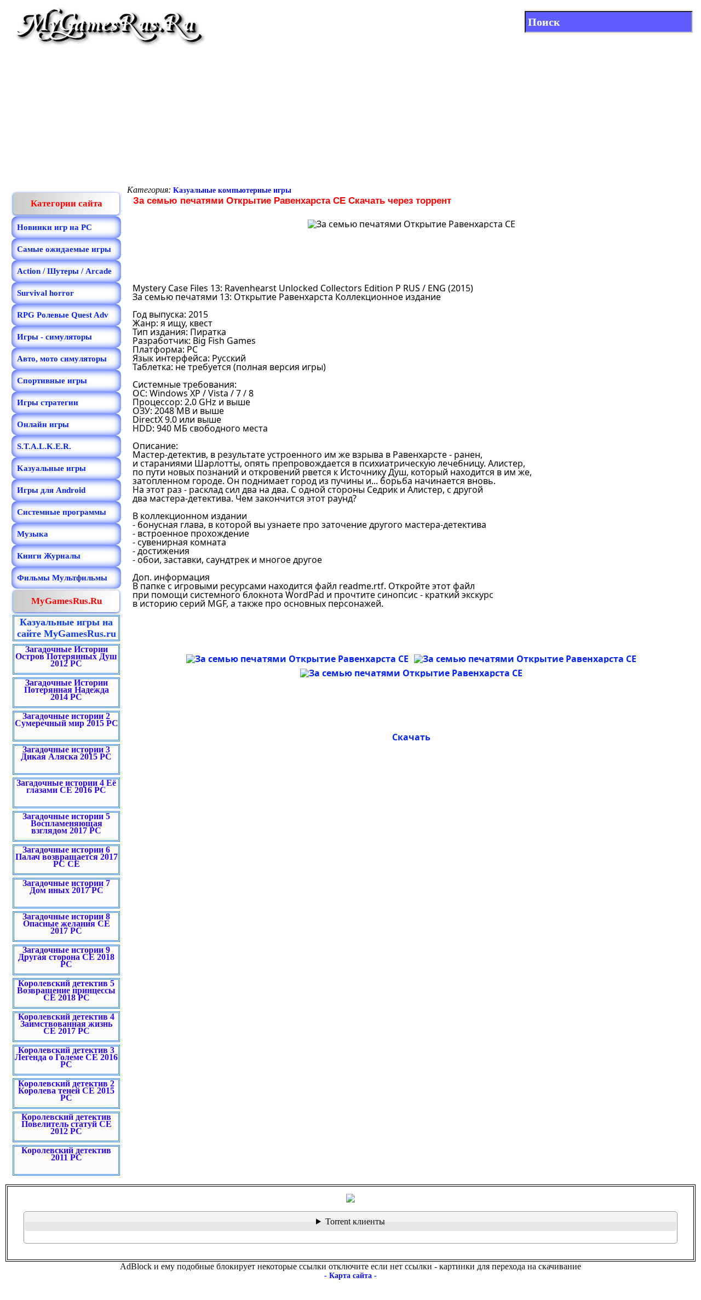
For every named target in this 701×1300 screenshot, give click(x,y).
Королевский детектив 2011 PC (66, 1154)
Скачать (411, 737)
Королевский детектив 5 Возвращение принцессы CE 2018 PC (66, 990)
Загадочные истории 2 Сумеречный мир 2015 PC (66, 719)
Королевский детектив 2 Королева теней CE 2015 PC (66, 1090)
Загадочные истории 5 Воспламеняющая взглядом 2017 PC (66, 823)
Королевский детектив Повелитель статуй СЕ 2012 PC (66, 1124)
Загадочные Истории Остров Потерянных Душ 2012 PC (66, 656)
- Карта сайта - (350, 1276)
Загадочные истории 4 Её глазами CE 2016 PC (66, 786)
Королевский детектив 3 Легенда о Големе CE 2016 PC (66, 1057)
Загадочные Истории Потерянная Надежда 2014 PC (66, 689)
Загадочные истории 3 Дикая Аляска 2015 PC (66, 753)
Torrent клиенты (355, 1221)
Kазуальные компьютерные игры (232, 190)
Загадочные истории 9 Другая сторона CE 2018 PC (66, 957)
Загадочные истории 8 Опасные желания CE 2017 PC (66, 923)
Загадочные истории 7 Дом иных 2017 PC (66, 886)
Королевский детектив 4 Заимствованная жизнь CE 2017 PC (66, 1024)
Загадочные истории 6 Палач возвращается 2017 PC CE (66, 856)
